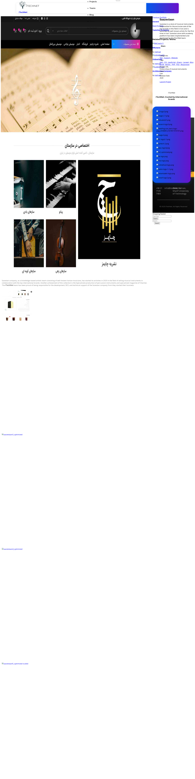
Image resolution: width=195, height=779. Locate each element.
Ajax (161, 62)
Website (174, 58)
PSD (177, 64)
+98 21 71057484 (157, 12)
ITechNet (23, 12)
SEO (161, 58)
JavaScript (172, 62)
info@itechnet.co (172, 188)
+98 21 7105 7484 (159, 191)
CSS (165, 62)
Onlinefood (157, 59)
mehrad (158, 52)
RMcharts (156, 48)
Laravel (186, 62)
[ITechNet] (29, 8)
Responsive (185, 64)
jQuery (179, 62)
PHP (173, 64)
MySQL (168, 64)
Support (167, 58)
